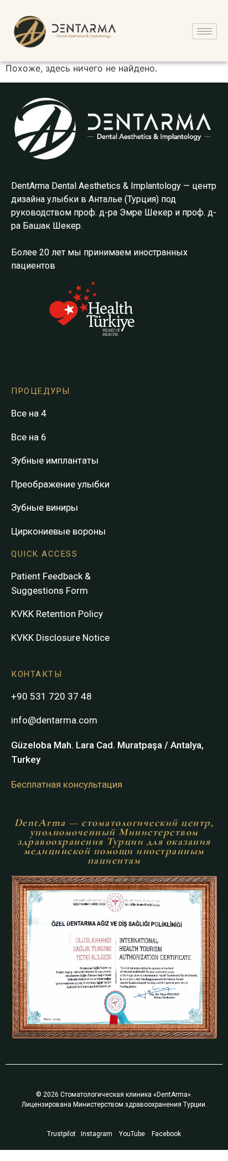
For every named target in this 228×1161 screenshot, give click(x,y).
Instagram (96, 1134)
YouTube (132, 1134)
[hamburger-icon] (204, 31)
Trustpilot (61, 1134)
